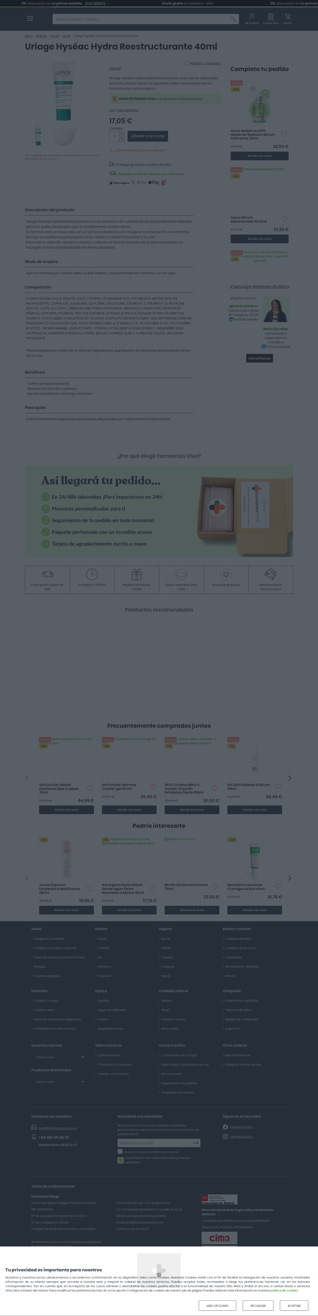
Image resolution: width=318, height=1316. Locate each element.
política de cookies (284, 1290)
